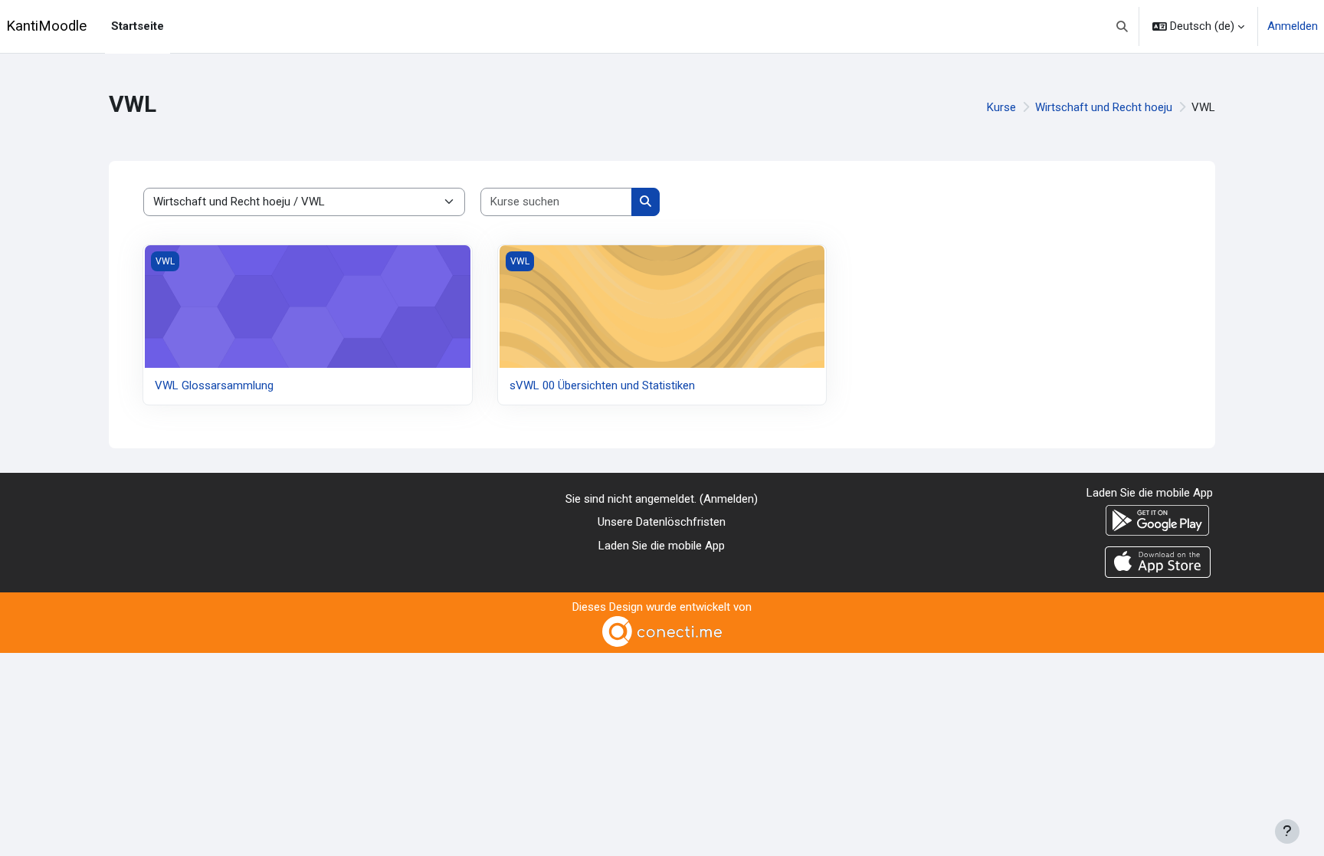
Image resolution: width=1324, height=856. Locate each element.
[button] (1122, 26)
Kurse (1001, 107)
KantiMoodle (46, 26)
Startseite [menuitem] (137, 26)
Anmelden (1292, 26)
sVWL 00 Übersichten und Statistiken (602, 385)
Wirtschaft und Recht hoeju (1103, 107)
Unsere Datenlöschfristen (662, 522)
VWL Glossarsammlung (214, 385)
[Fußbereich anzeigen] (1287, 831)
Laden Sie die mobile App (661, 546)
